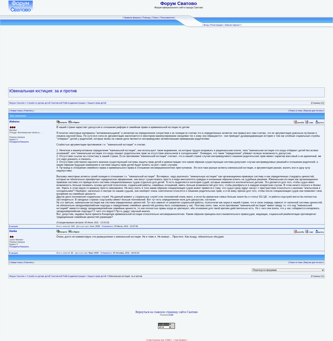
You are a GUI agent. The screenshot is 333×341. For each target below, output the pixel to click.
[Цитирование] (319, 123)
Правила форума (132, 17)
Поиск (155, 17)
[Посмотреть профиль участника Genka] (61, 232)
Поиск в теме (295, 110)
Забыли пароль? (232, 25)
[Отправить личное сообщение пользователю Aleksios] (73, 123)
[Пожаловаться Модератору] (298, 123)
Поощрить (14, 142)
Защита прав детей (96, 103)
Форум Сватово (17, 103)
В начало (13, 226)
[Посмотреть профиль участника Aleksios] (61, 123)
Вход (206, 25)
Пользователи (167, 17)
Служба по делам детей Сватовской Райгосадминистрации (56, 103)
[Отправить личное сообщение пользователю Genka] (73, 232)
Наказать (24, 142)
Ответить (28, 110)
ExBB (171, 315)
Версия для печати (313, 110)
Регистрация (216, 25)
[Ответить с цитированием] (309, 123)
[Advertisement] (166, 57)
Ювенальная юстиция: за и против (43, 90)
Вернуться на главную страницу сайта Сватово (166, 312)
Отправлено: (108, 226)
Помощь (146, 17)
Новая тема (16, 110)
